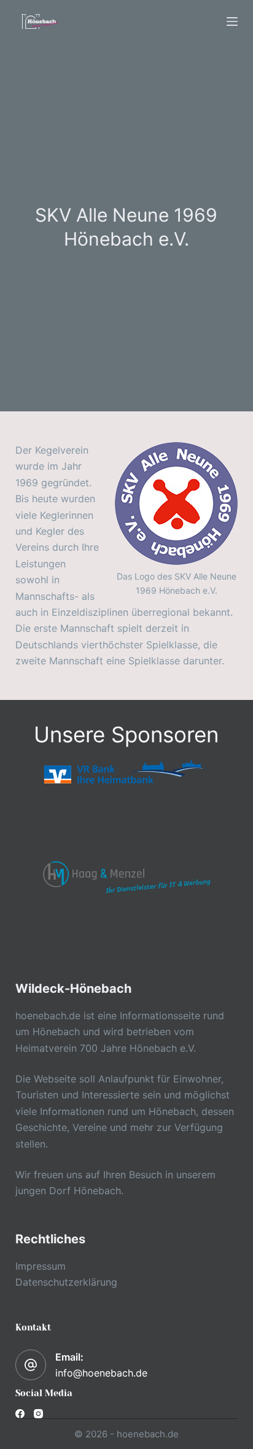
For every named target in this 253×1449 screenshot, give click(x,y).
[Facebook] (20, 1413)
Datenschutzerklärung (66, 1282)
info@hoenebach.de (101, 1373)
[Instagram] (38, 1413)
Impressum (40, 1266)
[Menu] (232, 21)
